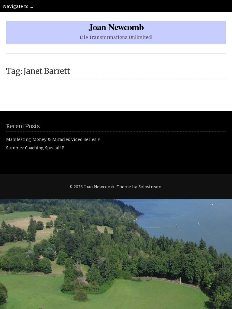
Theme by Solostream (139, 187)
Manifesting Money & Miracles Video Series (51, 139)
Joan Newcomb (116, 26)
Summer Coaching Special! (33, 148)
